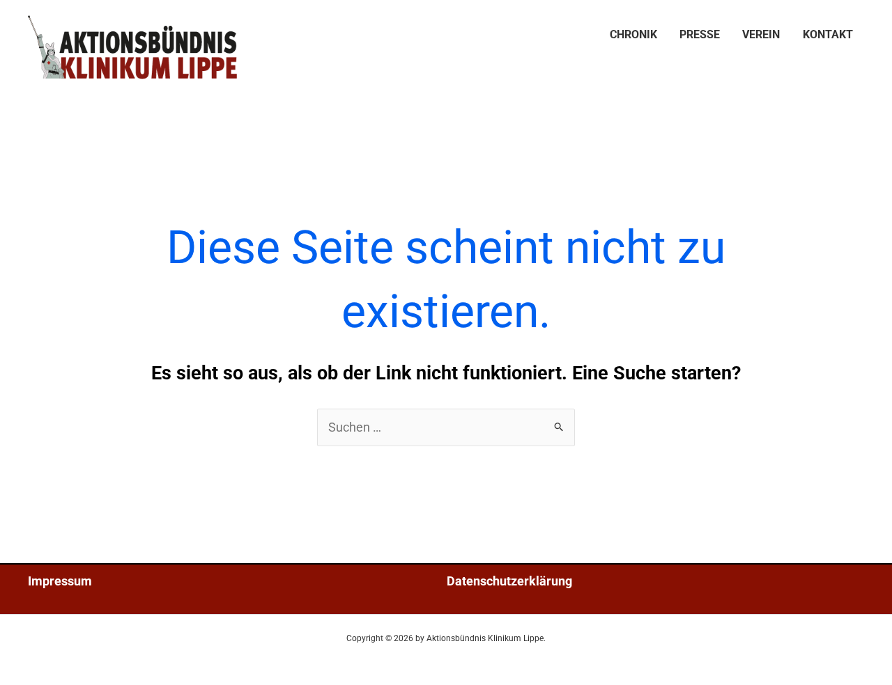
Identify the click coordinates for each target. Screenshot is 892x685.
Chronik (633, 34)
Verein (761, 34)
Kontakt (828, 34)
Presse (699, 34)
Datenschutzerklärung (509, 581)
